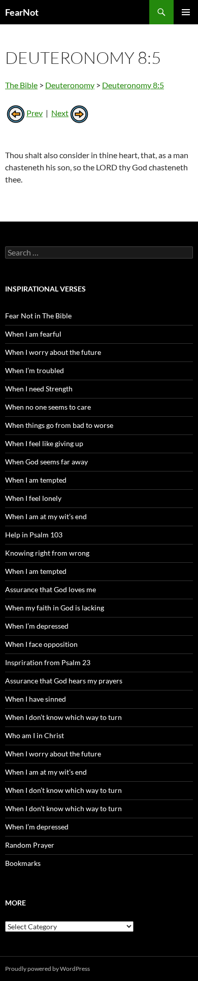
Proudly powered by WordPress (47, 968)
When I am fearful (33, 334)
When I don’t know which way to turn (63, 717)
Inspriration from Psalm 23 (47, 662)
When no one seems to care (48, 407)
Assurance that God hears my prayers (63, 680)
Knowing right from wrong (47, 553)
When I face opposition (41, 644)
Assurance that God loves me (50, 589)
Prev (34, 113)
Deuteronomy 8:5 (133, 85)
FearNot (22, 12)
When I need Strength (39, 388)
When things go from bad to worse (59, 425)
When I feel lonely (33, 498)
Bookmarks (23, 863)
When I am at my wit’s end (46, 516)
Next (60, 113)
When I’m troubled (34, 370)
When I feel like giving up (44, 443)
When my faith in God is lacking (54, 607)
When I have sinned (35, 699)
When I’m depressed (37, 626)
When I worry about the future (53, 352)
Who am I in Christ (34, 735)
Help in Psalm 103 (33, 534)
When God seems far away (46, 461)
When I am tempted (36, 480)
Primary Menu (186, 12)
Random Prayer (29, 845)
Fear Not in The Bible (38, 315)
